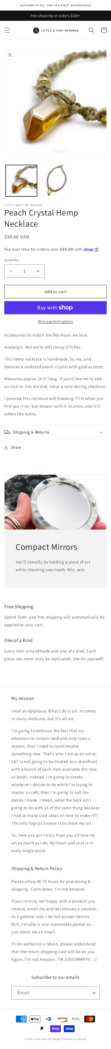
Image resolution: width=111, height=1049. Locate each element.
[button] (7, 30)
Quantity (11, 259)
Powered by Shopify (74, 1038)
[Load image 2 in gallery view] (55, 180)
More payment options (55, 321)
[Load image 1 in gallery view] (21, 180)
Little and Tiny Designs (47, 1038)
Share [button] (16, 447)
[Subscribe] (93, 993)
